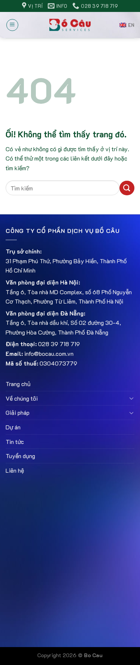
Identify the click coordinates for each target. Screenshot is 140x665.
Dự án (13, 427)
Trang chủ (18, 384)
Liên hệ (15, 470)
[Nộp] (126, 188)
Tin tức (15, 441)
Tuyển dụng (20, 456)
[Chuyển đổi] (131, 398)
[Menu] (12, 25)
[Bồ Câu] (70, 25)
